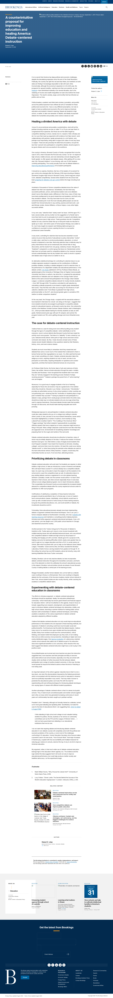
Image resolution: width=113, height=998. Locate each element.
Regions (86, 7)
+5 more (64, 908)
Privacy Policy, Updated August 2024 (14, 996)
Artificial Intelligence (44, 7)
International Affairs (31, 7)
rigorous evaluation (57, 639)
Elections (61, 7)
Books (95, 978)
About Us (97, 1)
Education (54, 7)
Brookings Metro (62, 986)
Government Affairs (98, 985)
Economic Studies (60, 844)
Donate (104, 1)
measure (34, 90)
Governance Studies (96, 109)
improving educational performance (43, 166)
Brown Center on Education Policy (16, 899)
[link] (14, 891)
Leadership (78, 973)
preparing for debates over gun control (47, 180)
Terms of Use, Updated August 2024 (33, 996)
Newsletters (83, 1)
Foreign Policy (61, 980)
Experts (45, 1)
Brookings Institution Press (83, 978)
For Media (90, 1)
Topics (81, 7)
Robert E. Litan (9, 45)
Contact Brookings (80, 980)
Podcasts (95, 980)
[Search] (107, 7)
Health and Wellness (72, 7)
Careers (78, 975)
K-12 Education (94, 104)
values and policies (72, 862)
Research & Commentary (72, 1)
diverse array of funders (52, 862)
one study (45, 270)
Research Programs (58, 1)
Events (50, 1)
